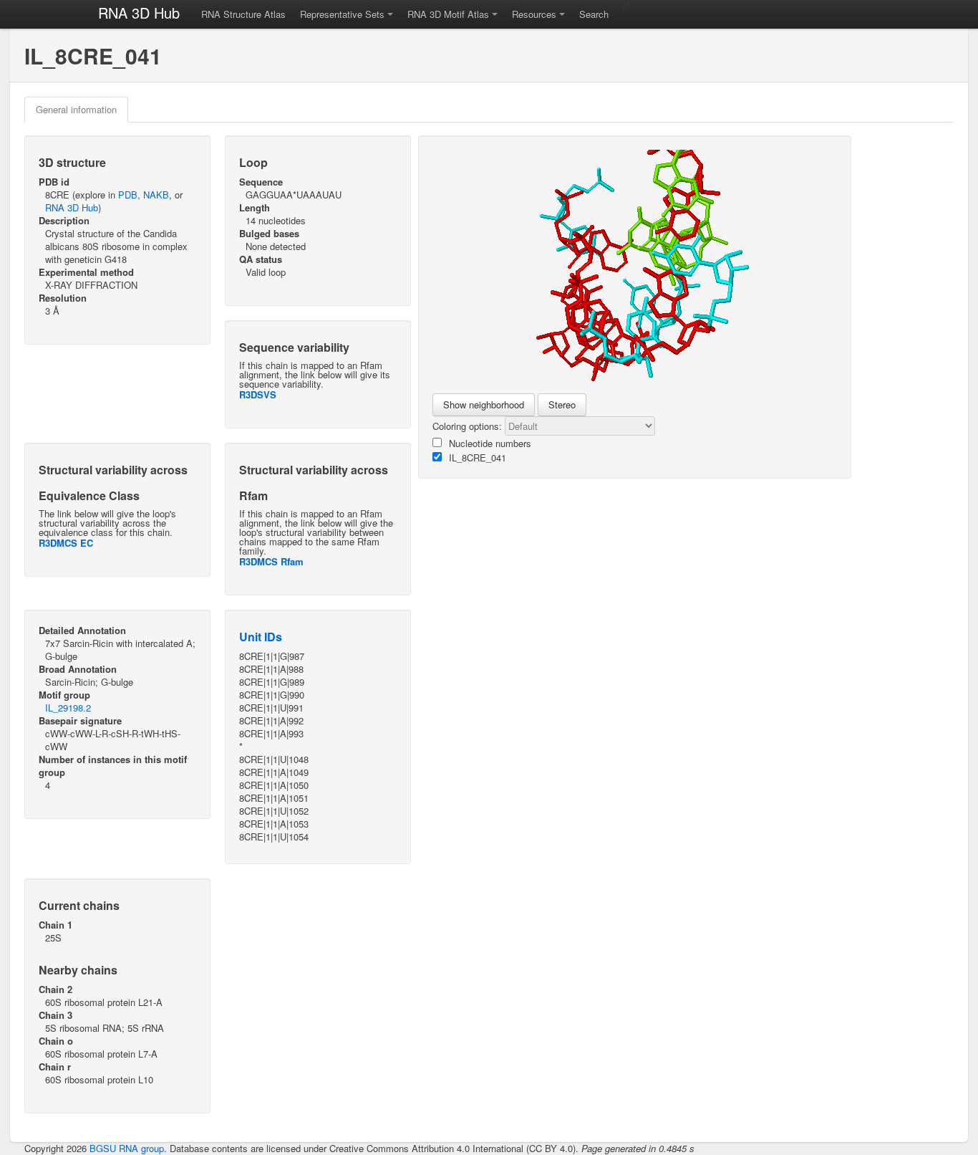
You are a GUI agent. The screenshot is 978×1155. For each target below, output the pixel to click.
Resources (534, 14)
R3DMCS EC (66, 543)
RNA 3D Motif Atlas (448, 14)
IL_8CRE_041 (477, 457)
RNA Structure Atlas (243, 14)
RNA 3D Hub (139, 12)
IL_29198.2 (68, 707)
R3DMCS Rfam (271, 561)
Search (594, 14)
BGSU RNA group (126, 1148)
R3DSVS (257, 394)
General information (76, 109)
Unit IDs (260, 636)
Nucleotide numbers (490, 443)
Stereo (562, 404)
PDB (127, 194)
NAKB (156, 194)
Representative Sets (342, 14)
